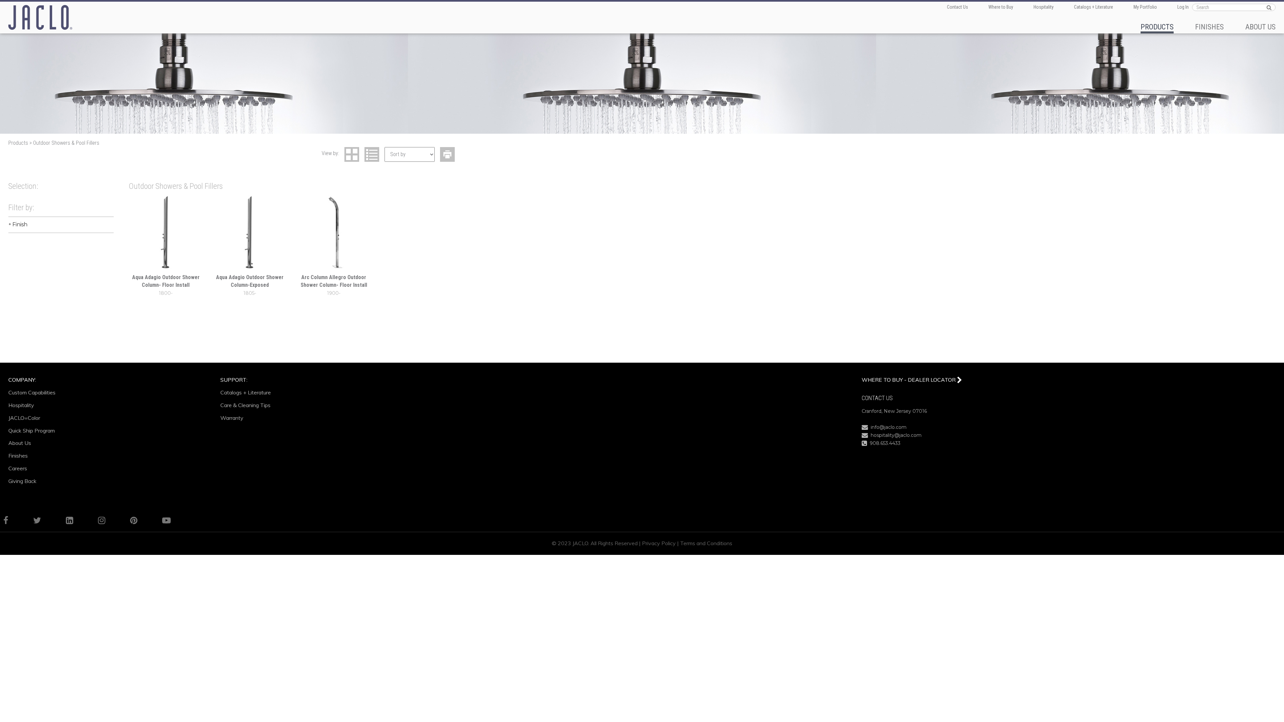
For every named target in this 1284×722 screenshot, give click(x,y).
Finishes (18, 455)
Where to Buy (1000, 7)
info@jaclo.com (887, 427)
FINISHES (1209, 27)
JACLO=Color (24, 417)
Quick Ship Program (31, 430)
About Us (19, 443)
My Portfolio (1145, 7)
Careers (17, 468)
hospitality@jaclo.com (895, 435)
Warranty (231, 417)
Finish (19, 224)
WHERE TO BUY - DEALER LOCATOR (909, 379)
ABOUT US (1260, 27)
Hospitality (1044, 7)
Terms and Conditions (706, 543)
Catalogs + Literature (1093, 7)
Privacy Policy (659, 543)
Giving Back (22, 481)
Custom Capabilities (32, 392)
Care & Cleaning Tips (245, 405)
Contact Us (957, 7)
